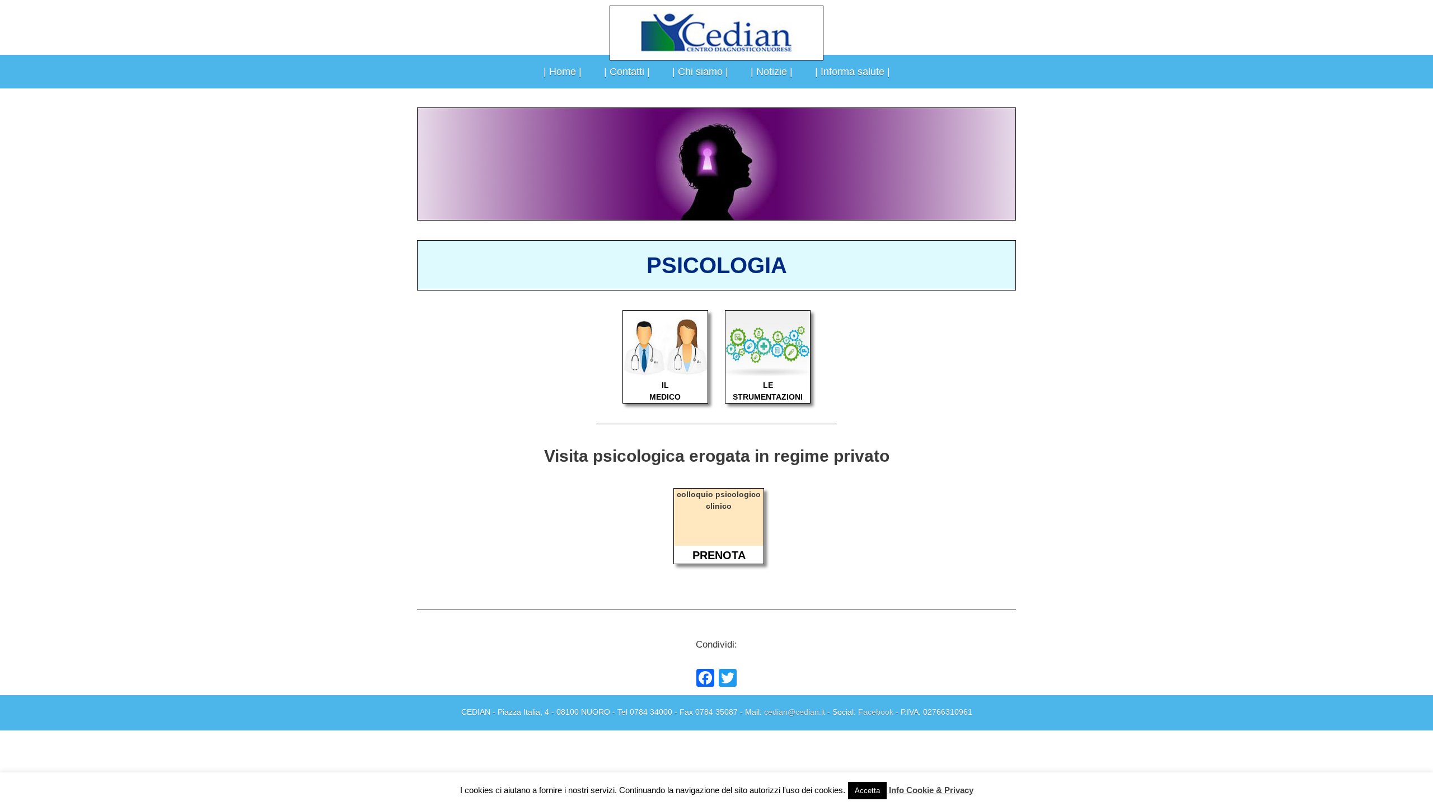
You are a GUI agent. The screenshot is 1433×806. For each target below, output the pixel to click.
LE (768, 385)
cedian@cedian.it (794, 711)
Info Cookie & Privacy (931, 790)
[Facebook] (705, 679)
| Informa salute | (852, 71)
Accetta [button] (867, 790)
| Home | (563, 71)
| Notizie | (772, 71)
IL (665, 385)
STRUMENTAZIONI (768, 396)
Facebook (875, 711)
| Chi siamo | (700, 71)
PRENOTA (719, 555)
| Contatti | (627, 71)
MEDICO (665, 396)
